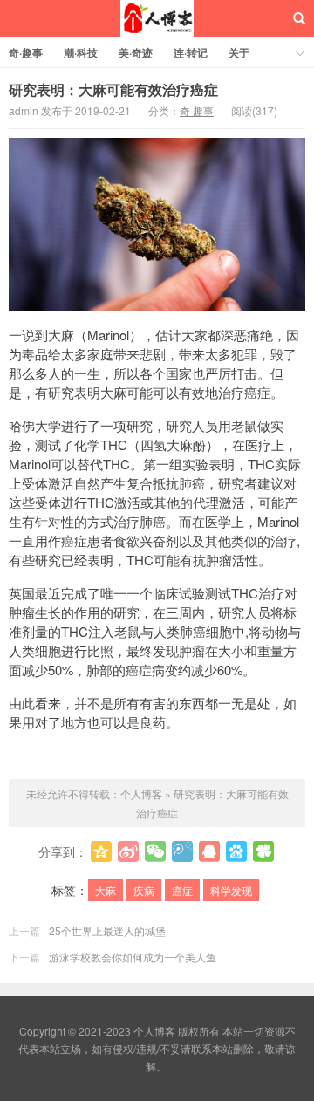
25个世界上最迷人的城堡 (107, 930)
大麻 (105, 890)
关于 (239, 52)
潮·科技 (81, 52)
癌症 (182, 890)
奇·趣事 (26, 52)
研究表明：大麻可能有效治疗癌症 (113, 89)
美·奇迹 (136, 52)
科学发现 (231, 890)
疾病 (143, 890)
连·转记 (191, 52)
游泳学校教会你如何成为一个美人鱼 (132, 956)
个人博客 (157, 18)
